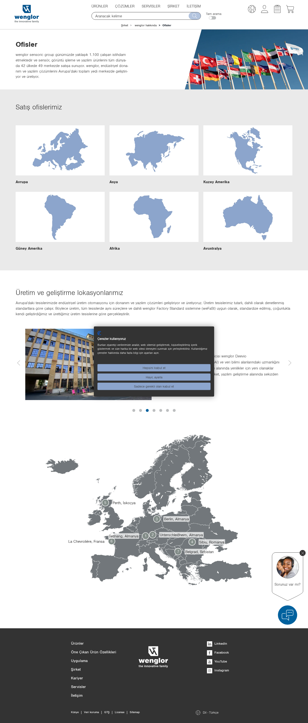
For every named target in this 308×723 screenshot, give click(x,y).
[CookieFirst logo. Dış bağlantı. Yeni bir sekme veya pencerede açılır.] (99, 333)
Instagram (221, 670)
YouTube (220, 661)
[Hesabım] (264, 11)
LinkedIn (220, 643)
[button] (251, 9)
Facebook (221, 652)
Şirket (124, 25)
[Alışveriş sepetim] (290, 11)
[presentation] (18, 364)
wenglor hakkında (146, 25)
